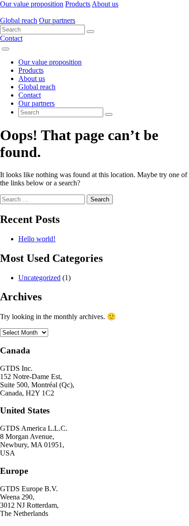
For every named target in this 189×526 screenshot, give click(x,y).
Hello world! (37, 239)
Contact (11, 38)
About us (105, 4)
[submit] (90, 31)
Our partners (57, 20)
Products (77, 4)
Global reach (18, 20)
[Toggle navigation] (5, 49)
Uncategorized (39, 278)
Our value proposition (31, 4)
